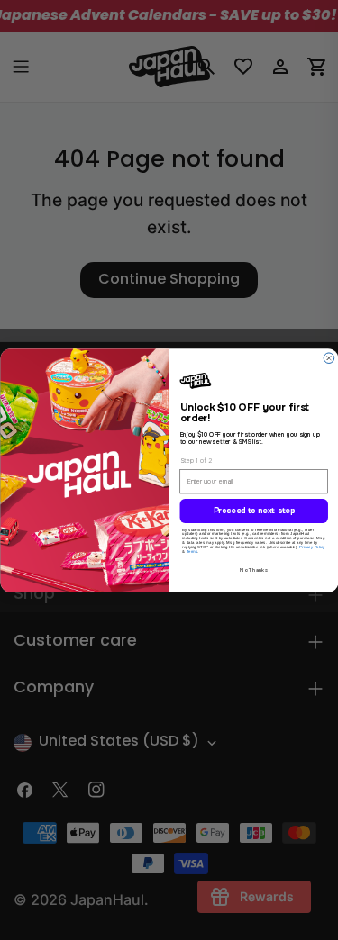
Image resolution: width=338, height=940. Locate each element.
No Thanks (254, 569)
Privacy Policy (311, 546)
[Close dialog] (329, 357)
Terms (191, 550)
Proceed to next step (253, 511)
